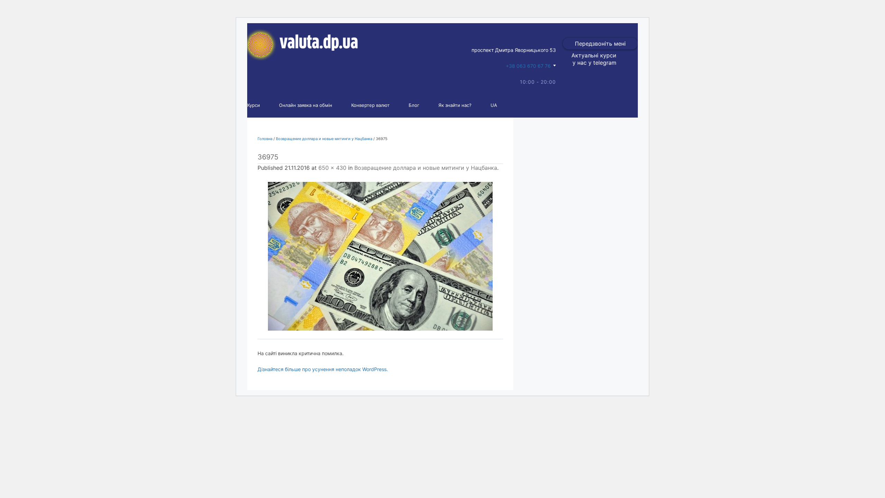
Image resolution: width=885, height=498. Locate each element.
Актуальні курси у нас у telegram (593, 59)
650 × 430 (332, 167)
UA (494, 105)
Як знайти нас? (455, 105)
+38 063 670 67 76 (528, 66)
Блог (414, 105)
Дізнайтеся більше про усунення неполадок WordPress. (323, 369)
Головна (265, 138)
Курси (253, 105)
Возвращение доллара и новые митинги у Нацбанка (324, 138)
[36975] (380, 256)
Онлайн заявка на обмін (305, 105)
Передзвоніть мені (600, 43)
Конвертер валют (370, 105)
